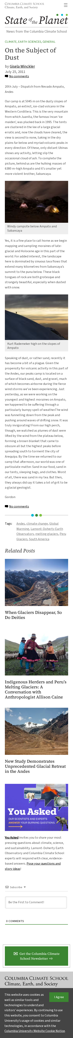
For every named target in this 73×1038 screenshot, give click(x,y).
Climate (11, 42)
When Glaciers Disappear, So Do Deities (33, 615)
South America (39, 539)
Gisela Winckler (22, 66)
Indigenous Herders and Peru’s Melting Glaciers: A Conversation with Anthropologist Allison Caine (36, 690)
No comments (19, 76)
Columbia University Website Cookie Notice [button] (34, 1031)
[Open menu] (65, 5)
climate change (37, 523)
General (49, 42)
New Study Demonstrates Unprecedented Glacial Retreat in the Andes (35, 766)
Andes (20, 523)
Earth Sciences (29, 42)
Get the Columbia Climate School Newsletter (39, 956)
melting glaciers (46, 534)
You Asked (11, 837)
